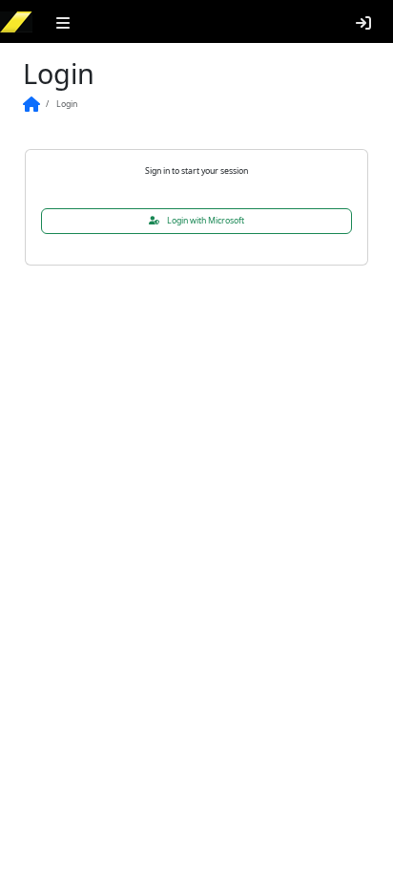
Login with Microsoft (218, 220)
